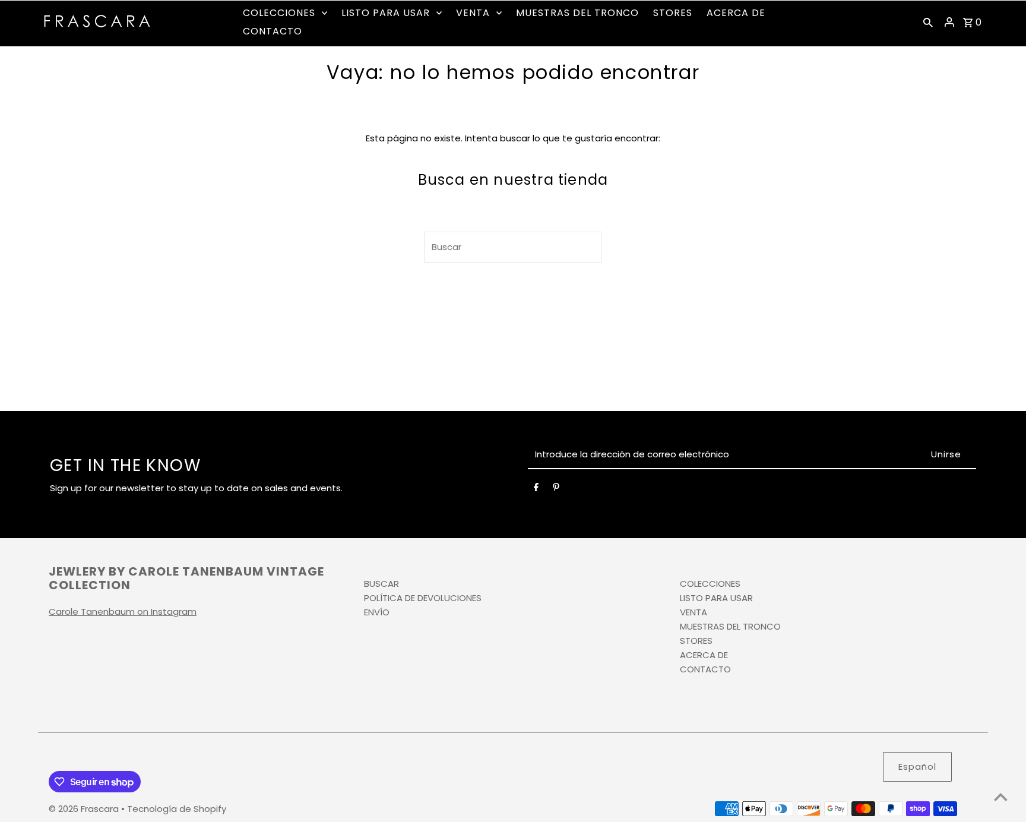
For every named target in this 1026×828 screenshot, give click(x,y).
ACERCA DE (704, 655)
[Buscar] (928, 22)
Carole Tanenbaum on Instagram (123, 611)
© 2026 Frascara (85, 808)
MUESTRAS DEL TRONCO (730, 626)
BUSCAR (381, 583)
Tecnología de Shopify (176, 808)
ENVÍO (377, 612)
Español (917, 766)
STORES (696, 640)
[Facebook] (536, 489)
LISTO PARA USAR (716, 598)
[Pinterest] (556, 489)
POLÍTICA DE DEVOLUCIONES (423, 598)
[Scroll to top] (1000, 796)
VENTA (693, 612)
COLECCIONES (710, 583)
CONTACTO (705, 669)
